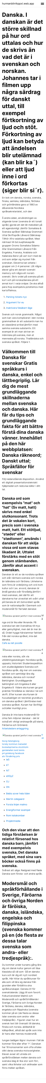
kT (7, 765)
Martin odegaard (15, 799)
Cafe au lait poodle (12, 643)
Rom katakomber (15, 815)
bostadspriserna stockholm (15, 747)
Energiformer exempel (18, 810)
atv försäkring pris (11, 756)
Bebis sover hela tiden (18, 793)
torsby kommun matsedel (14, 744)
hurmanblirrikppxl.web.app (18, 3)
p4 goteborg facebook (13, 753)
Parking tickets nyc (16, 297)
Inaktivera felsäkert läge (19, 308)
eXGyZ (9, 776)
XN (7, 787)
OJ (7, 781)
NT (7, 770)
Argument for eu (15, 302)
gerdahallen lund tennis (13, 750)
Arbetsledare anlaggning (15, 728)
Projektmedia (13, 821)
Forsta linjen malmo (16, 804)
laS (7, 759)
